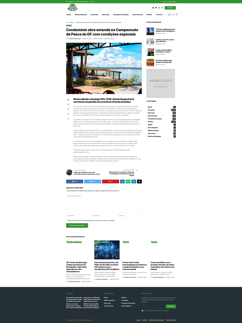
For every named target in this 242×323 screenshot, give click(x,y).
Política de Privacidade (156, 320)
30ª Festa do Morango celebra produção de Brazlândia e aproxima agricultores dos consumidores (76, 267)
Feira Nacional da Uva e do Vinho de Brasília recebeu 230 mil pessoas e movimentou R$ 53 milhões (106, 265)
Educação (161, 113)
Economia (161, 110)
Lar (67, 22)
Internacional (161, 116)
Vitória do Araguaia (161, 136)
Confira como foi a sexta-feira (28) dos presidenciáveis (165, 41)
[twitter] (156, 7)
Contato (144, 320)
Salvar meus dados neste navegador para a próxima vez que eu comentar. (91, 220)
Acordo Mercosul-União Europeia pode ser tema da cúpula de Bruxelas (74, 299)
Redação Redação (75, 38)
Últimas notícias (161, 130)
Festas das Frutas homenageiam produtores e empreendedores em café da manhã (134, 265)
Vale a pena (161, 133)
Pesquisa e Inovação (161, 119)
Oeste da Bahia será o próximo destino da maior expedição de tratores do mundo (162, 265)
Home (106, 297)
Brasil (71, 22)
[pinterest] (162, 8)
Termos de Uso (171, 320)
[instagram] (159, 8)
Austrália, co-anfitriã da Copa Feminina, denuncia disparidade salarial (92, 299)
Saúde (161, 125)
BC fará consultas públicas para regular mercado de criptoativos (74, 305)
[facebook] (153, 8)
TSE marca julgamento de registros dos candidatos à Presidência (166, 31)
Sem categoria (161, 127)
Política (161, 122)
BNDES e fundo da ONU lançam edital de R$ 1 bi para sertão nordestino (91, 305)
